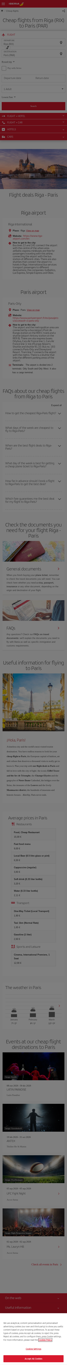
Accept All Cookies (33, 1358)
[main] (33, 1339)
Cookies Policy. (45, 1339)
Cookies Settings (33, 1348)
